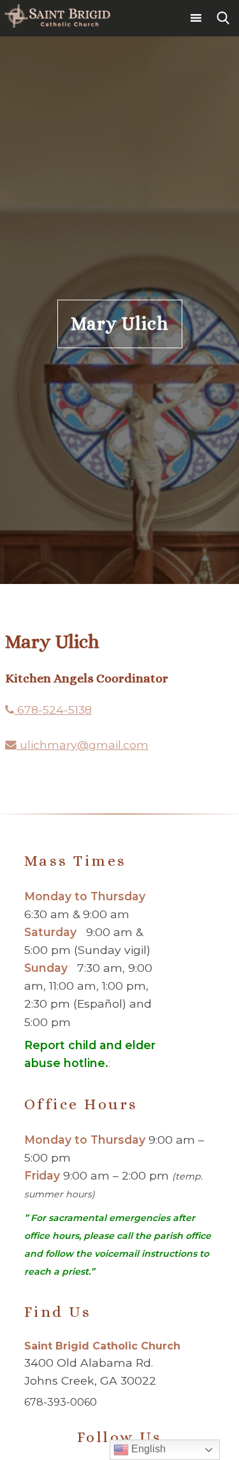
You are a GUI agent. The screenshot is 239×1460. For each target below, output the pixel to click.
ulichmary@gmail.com (82, 744)
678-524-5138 (53, 709)
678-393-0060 (60, 1402)
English (147, 1448)
